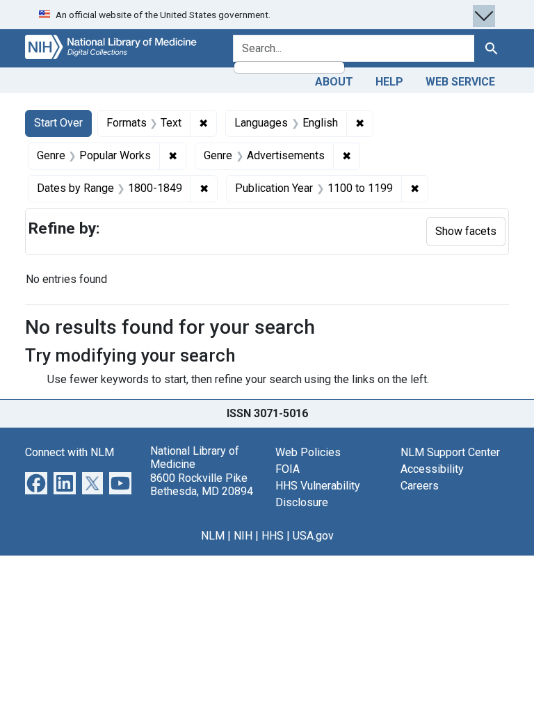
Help (389, 81)
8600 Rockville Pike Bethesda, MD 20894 (201, 484)
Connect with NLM (69, 452)
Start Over (58, 122)
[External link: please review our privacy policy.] (36, 482)
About (334, 81)
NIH (243, 535)
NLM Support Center (450, 452)
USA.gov (313, 535)
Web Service (460, 81)
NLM (213, 535)
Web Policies (308, 452)
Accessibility (432, 469)
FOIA (287, 469)
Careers (419, 485)
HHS (272, 535)
